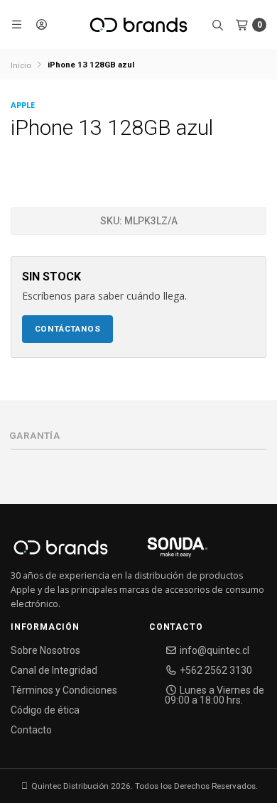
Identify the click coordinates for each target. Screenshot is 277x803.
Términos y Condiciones (64, 690)
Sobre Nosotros (45, 650)
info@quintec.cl (213, 650)
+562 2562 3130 (215, 670)
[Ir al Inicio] (138, 25)
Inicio (21, 65)
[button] (17, 25)
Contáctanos (68, 329)
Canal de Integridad (54, 670)
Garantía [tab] (34, 435)
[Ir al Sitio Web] (161, 551)
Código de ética (45, 710)
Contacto (31, 730)
